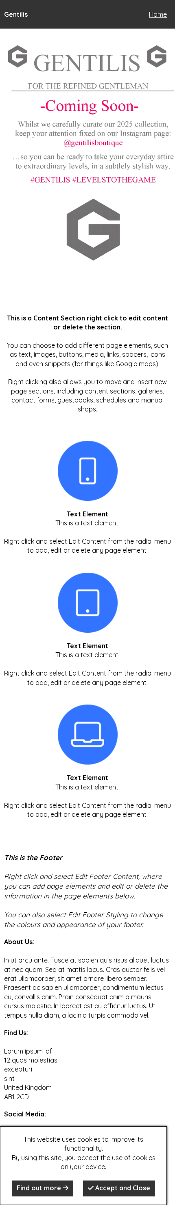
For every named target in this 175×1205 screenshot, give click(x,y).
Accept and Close (122, 1188)
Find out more (40, 1188)
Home (158, 14)
